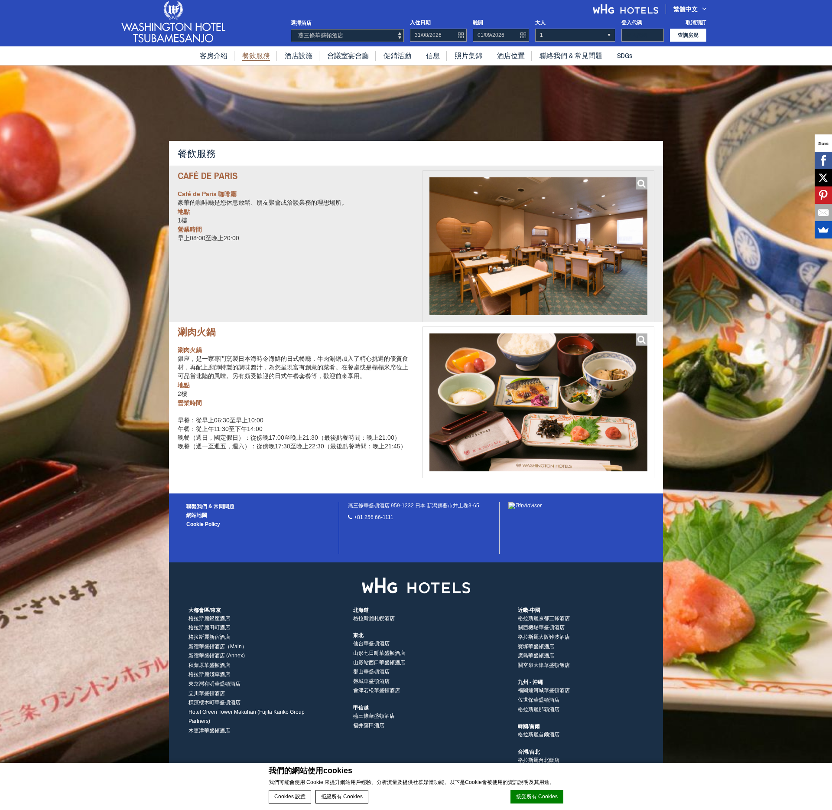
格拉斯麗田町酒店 (209, 627)
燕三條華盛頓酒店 (374, 716)
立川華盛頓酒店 (206, 693)
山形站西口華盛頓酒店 (379, 663)
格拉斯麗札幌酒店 (374, 618)
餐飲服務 (256, 55)
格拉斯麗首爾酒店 (538, 735)
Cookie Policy (203, 524)
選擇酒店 (301, 23)
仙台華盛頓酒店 (371, 643)
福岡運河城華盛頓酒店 (544, 690)
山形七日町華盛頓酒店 (379, 653)
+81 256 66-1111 (373, 517)
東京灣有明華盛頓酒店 (214, 684)
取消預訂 (696, 23)
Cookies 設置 (290, 797)
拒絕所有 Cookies (342, 797)
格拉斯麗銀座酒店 (209, 618)
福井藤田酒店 (368, 725)
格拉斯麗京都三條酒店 (544, 618)
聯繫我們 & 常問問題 (210, 506)
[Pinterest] (823, 195)
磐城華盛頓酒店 (371, 681)
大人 (540, 23)
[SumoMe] (823, 229)
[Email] (823, 212)
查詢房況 (688, 35)
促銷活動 (397, 55)
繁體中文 (685, 9)
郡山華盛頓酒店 (371, 672)
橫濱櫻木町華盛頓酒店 (214, 702)
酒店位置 (511, 55)
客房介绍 (214, 55)
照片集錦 (468, 55)
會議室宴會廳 (348, 55)
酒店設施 (298, 55)
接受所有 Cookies (537, 797)
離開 (478, 23)
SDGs (624, 55)
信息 (433, 55)
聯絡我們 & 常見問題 (571, 55)
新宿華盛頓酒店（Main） (217, 646)
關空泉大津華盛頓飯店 (544, 665)
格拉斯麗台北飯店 (538, 760)
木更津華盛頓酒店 (209, 731)
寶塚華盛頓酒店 (536, 646)
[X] (823, 177)
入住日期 (420, 23)
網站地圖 (196, 515)
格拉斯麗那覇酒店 (538, 709)
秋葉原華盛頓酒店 (209, 665)
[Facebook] (823, 160)
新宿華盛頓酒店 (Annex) (216, 656)
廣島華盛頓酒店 (536, 656)
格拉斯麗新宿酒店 (209, 637)
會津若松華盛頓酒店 (376, 690)
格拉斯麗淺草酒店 (209, 674)
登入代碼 (631, 23)
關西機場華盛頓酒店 (541, 627)
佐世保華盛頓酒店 (538, 700)
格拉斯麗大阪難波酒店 (544, 637)
